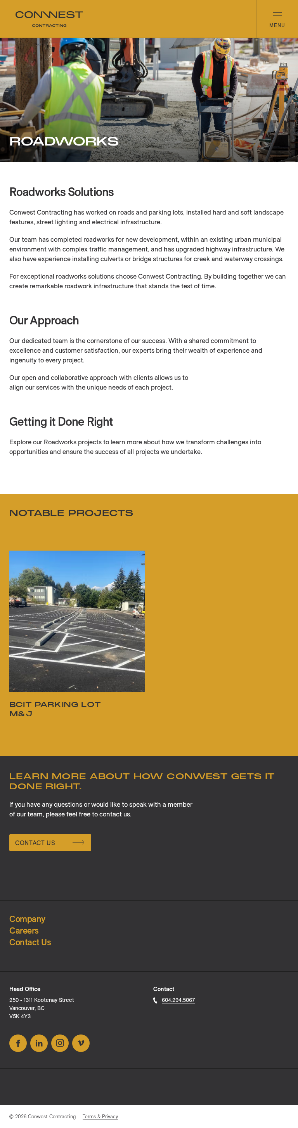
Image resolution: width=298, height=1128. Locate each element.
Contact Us (35, 843)
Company (27, 918)
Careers (24, 930)
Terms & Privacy (100, 1116)
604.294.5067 (178, 999)
